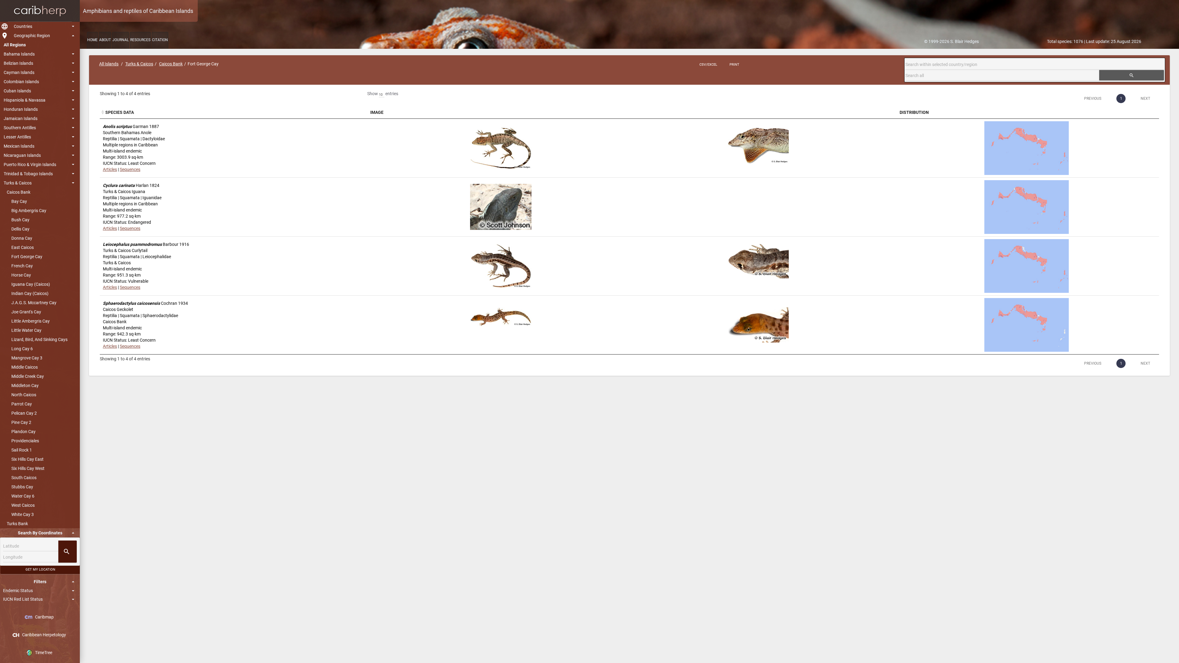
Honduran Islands (21, 109)
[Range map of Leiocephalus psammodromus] (1026, 266)
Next (1145, 98)
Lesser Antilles (17, 136)
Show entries (382, 93)
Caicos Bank (18, 192)
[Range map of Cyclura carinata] (1026, 207)
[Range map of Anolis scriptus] (1026, 148)
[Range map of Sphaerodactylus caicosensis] (1026, 325)
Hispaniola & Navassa (24, 100)
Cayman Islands (19, 72)
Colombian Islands (21, 81)
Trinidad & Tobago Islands (28, 173)
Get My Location (40, 570)
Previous (1092, 98)
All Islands (109, 63)
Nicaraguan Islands (22, 155)
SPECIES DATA (119, 112)
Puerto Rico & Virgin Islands (30, 164)
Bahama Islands (19, 54)
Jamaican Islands (20, 118)
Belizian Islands (18, 63)
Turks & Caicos (18, 182)
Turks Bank (17, 523)
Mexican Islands (19, 146)
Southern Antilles (20, 127)
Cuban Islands (17, 90)
